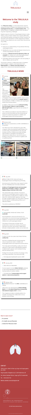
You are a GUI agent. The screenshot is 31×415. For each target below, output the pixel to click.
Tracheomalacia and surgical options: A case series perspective (14, 274)
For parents (5, 318)
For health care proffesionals (9, 321)
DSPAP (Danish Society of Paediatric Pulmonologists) (6, 83)
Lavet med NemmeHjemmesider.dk (15, 413)
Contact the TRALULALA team (9, 323)
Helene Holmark (19, 268)
